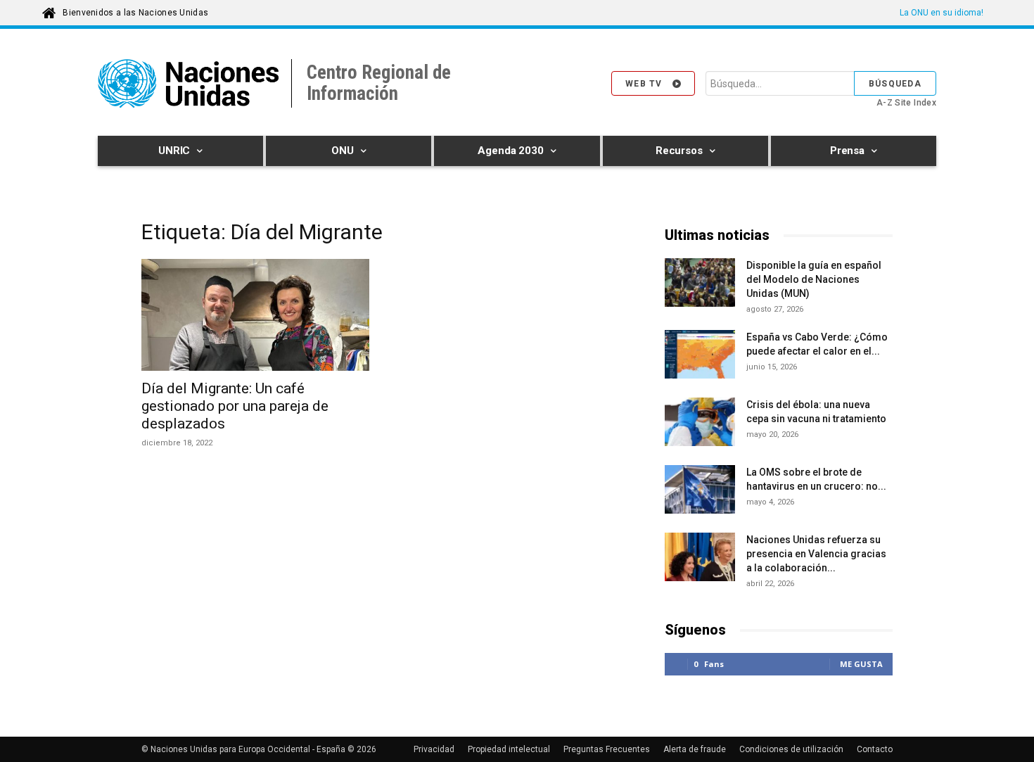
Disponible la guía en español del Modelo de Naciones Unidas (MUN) (813, 279)
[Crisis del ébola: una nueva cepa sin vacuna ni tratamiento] (700, 422)
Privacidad (434, 749)
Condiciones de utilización (791, 749)
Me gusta (861, 664)
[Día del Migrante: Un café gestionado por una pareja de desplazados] (255, 315)
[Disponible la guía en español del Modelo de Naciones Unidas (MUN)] (700, 284)
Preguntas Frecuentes (606, 749)
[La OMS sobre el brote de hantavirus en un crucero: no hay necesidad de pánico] (700, 491)
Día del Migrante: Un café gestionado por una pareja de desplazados (234, 406)
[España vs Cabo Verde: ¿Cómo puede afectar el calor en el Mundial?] (700, 356)
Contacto (875, 749)
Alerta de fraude (694, 749)
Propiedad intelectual (509, 749)
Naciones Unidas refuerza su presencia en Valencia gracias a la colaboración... (816, 553)
